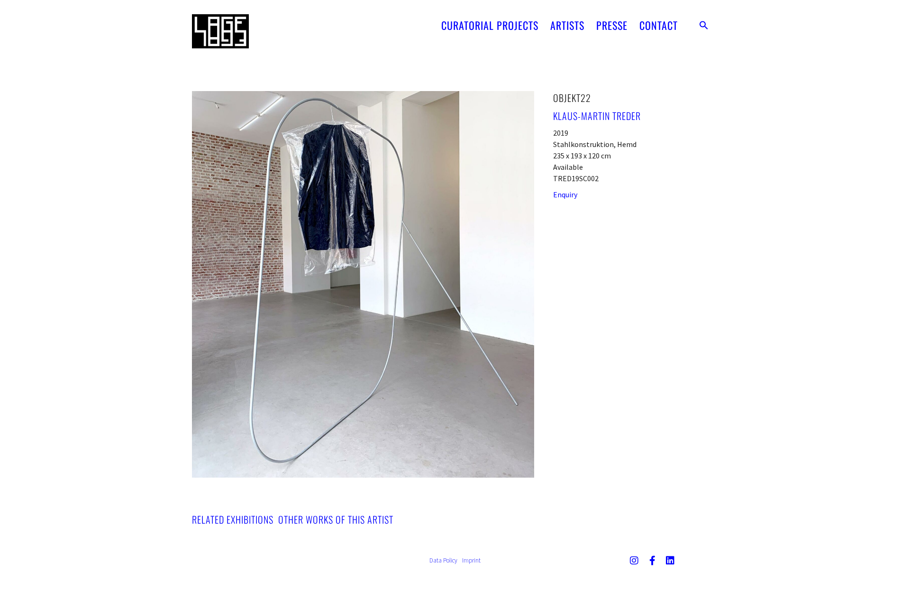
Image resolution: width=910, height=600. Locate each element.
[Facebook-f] (652, 560)
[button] (704, 25)
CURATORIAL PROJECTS (489, 25)
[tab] (232, 519)
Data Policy (443, 560)
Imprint (471, 560)
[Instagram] (634, 560)
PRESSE (612, 25)
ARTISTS (567, 25)
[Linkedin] (670, 560)
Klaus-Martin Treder (597, 116)
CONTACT (658, 25)
